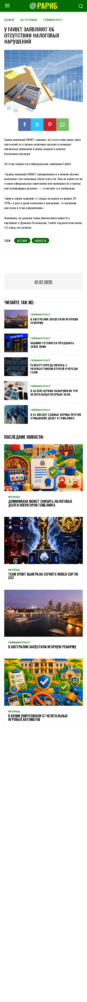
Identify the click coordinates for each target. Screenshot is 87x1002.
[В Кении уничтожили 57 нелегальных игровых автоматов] (43, 682)
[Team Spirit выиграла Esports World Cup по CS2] (43, 540)
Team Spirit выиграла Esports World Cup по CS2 (43, 576)
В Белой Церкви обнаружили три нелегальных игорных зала (54, 392)
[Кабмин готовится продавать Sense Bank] (16, 343)
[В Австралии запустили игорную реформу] (16, 319)
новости (40, 240)
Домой (9, 19)
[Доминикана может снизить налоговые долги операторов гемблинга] (43, 467)
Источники (28, 19)
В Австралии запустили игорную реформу (54, 321)
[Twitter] (37, 124)
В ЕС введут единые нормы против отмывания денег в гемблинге (55, 416)
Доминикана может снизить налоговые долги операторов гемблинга (40, 503)
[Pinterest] (50, 124)
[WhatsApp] (62, 124)
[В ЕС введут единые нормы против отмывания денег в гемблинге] (16, 414)
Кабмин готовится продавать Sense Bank (52, 345)
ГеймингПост (53, 19)
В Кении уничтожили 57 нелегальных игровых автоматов (38, 717)
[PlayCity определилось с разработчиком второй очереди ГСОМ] (16, 366)
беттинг (22, 240)
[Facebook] (24, 124)
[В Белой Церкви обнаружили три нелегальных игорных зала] (16, 390)
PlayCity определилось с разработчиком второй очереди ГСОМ (54, 368)
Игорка (14, 497)
